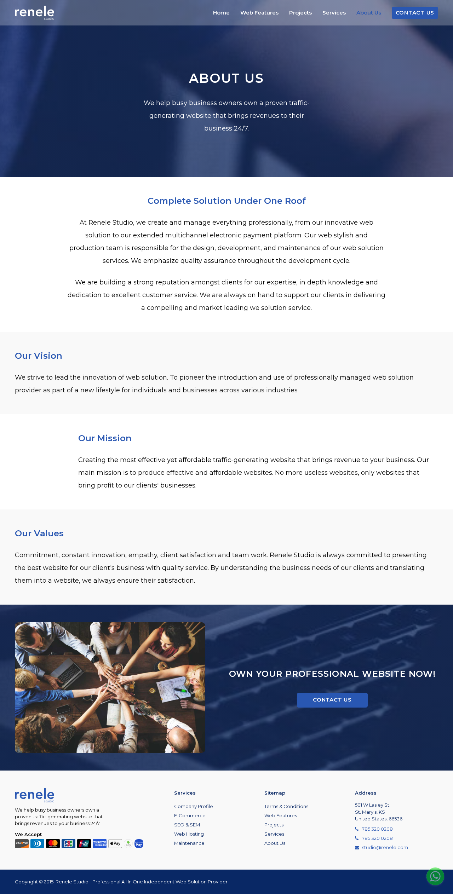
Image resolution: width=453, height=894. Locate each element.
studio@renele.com (385, 847)
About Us (274, 843)
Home (221, 12)
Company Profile (193, 806)
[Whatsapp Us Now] (435, 876)
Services (334, 12)
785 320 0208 (377, 829)
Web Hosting (189, 834)
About (368, 12)
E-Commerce (190, 815)
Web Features (259, 12)
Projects (300, 12)
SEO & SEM (187, 824)
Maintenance (189, 843)
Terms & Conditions (286, 806)
